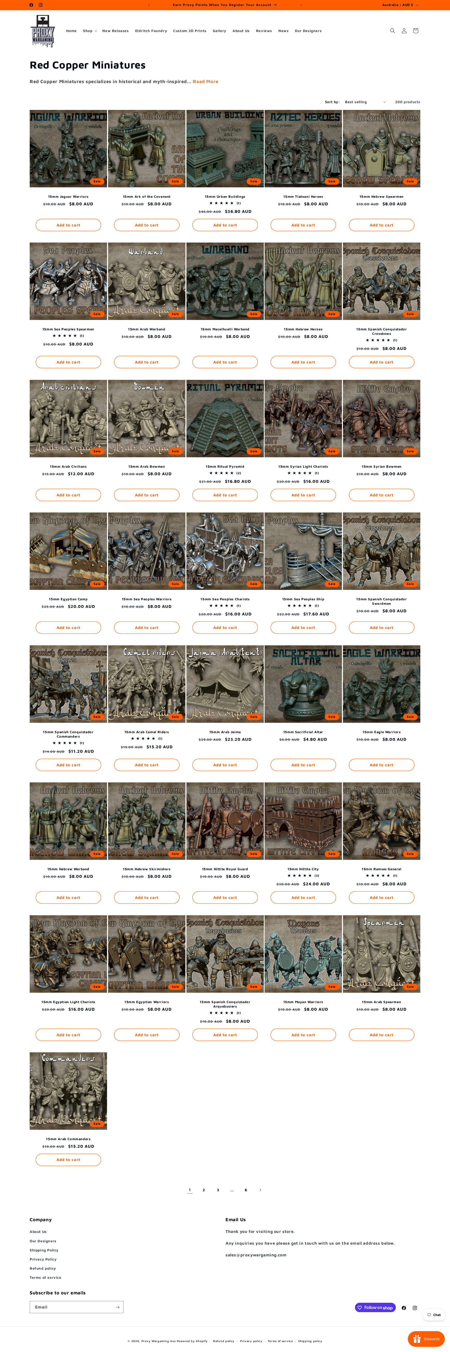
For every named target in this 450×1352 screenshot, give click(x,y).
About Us (38, 1231)
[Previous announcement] (148, 5)
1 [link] (190, 1189)
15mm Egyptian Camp (68, 599)
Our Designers (43, 1240)
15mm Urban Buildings (225, 196)
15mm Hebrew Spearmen (382, 196)
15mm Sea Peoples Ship (303, 599)
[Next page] (260, 1190)
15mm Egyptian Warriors (146, 1001)
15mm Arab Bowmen (146, 466)
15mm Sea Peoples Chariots (225, 599)
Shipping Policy (44, 1250)
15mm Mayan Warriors (303, 1001)
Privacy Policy (43, 1259)
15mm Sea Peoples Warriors (147, 599)
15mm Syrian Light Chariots (303, 466)
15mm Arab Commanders (68, 1139)
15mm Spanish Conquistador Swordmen (382, 601)
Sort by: (332, 102)
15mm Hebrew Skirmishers (147, 869)
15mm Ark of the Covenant (146, 196)
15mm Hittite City (303, 869)
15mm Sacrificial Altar (303, 732)
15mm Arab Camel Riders (146, 732)
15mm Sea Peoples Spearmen (68, 329)
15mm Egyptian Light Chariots (68, 1001)
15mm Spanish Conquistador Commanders (68, 734)
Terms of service (45, 1277)
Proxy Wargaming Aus (158, 1341)
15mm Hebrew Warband (68, 869)
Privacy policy (251, 1341)
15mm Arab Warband (146, 329)
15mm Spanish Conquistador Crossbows (382, 331)
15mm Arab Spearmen (381, 1001)
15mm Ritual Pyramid (225, 466)
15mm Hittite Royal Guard (225, 869)
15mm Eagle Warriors (381, 732)
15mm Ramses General (381, 869)
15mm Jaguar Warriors (68, 196)
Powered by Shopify (192, 1341)
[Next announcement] (301, 5)
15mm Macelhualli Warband (225, 329)
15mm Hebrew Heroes (303, 329)
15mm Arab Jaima (225, 732)
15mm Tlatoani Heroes (303, 196)
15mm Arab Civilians (68, 466)
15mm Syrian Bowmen (382, 466)
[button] (89, 30)
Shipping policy (310, 1341)
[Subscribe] (117, 1307)
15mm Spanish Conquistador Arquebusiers (225, 1003)
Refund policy (43, 1268)
